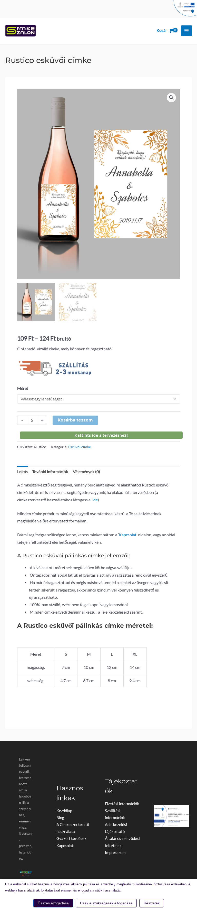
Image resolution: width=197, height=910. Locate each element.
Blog (60, 817)
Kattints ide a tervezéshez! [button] (101, 435)
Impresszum (115, 852)
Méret (22, 388)
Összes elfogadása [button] (53, 903)
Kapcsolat (127, 534)
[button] (171, 97)
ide (95, 500)
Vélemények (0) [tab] (86, 471)
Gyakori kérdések (71, 838)
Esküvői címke (79, 447)
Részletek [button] (152, 903)
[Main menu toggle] (186, 30)
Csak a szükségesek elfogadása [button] (106, 903)
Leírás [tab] (22, 471)
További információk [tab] (50, 471)
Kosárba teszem (75, 420)
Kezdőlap (64, 811)
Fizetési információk (122, 804)
